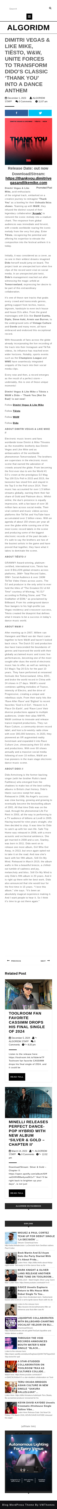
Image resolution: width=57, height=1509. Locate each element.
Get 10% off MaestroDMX (28, 1433)
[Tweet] (40, 113)
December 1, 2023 (17, 98)
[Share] (16, 113)
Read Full (17, 1078)
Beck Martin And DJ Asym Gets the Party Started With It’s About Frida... (34, 1256)
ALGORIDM (28, 27)
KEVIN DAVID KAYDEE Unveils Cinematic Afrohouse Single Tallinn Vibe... (36, 1406)
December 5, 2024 (21, 1038)
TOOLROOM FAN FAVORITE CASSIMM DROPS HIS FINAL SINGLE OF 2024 (27, 1022)
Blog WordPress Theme (18, 1505)
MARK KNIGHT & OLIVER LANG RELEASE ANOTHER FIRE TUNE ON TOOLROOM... (36, 1273)
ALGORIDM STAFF (19, 1041)
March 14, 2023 (19, 1151)
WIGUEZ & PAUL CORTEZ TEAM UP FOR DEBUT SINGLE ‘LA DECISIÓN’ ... (36, 1236)
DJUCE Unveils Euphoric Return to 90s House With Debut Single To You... (33, 1290)
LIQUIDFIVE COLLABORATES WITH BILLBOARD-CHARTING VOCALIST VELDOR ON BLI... (36, 1321)
